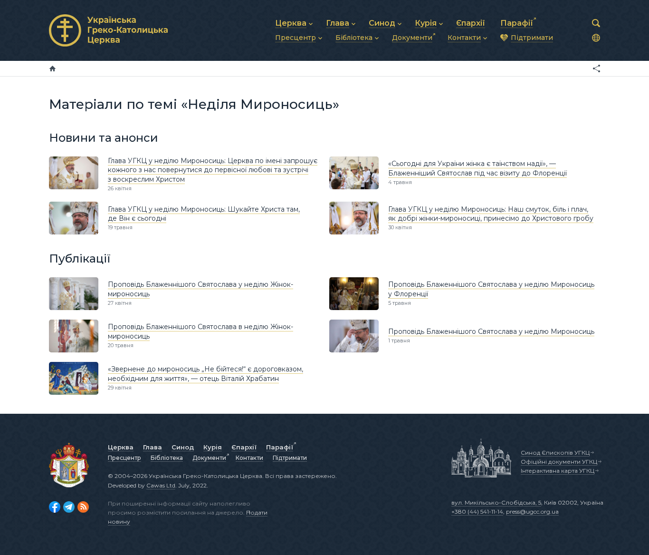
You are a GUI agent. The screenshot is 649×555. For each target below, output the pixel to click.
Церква (121, 447)
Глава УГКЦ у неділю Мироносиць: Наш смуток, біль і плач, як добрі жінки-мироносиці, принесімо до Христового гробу (490, 214)
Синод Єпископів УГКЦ (555, 452)
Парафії (279, 447)
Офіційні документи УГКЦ (559, 461)
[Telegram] (69, 507)
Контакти (249, 457)
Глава (152, 447)
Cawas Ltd (160, 485)
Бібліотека (167, 457)
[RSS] (83, 507)
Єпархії (244, 447)
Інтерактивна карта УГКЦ (557, 470)
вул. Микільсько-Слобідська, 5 (496, 502)
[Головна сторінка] (52, 68)
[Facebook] (54, 507)
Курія (212, 447)
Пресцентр (124, 457)
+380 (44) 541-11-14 (477, 511)
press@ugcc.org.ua (532, 511)
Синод (183, 447)
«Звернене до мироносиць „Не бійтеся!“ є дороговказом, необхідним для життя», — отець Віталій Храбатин (205, 374)
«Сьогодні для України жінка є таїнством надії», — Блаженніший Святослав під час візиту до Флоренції (477, 168)
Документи (209, 457)
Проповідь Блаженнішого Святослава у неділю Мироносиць (491, 331)
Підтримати (290, 457)
